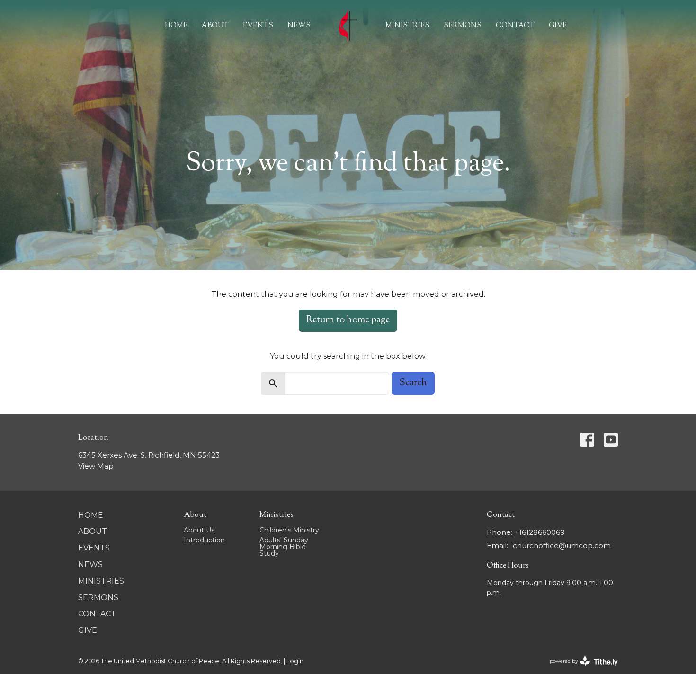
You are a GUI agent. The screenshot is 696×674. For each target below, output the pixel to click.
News (299, 26)
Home (176, 26)
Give (558, 26)
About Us (199, 530)
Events (258, 26)
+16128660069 (540, 532)
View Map (96, 465)
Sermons (463, 26)
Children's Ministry (289, 530)
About (215, 26)
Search (413, 383)
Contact (515, 26)
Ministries (407, 26)
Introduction (204, 540)
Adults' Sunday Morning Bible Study (283, 547)
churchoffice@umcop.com (562, 545)
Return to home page (348, 320)
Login (294, 661)
